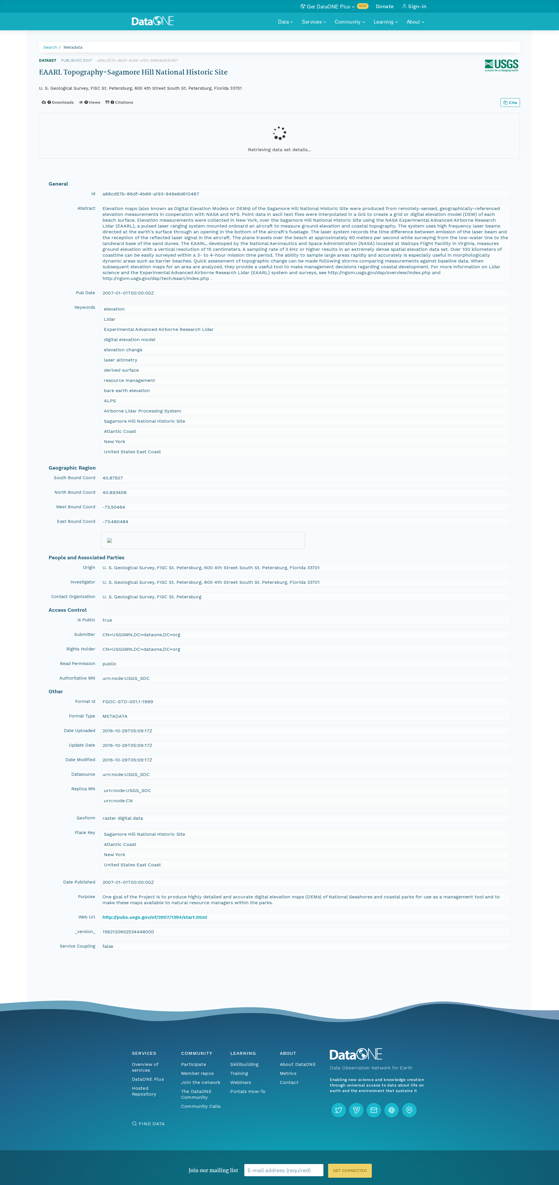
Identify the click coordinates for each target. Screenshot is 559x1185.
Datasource (83, 774)
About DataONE (298, 1064)
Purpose (86, 896)
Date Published (79, 882)
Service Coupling (77, 946)
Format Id (85, 701)
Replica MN (83, 788)
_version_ (85, 931)
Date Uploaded (79, 730)
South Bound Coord (74, 477)
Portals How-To (248, 1091)
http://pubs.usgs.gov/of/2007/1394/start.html (154, 917)
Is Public (86, 620)
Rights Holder (80, 649)
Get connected (350, 1170)
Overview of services (145, 1067)
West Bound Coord (75, 506)
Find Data (152, 1123)
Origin (89, 567)
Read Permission (77, 663)
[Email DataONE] (374, 1110)
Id (93, 193)
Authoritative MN (77, 678)
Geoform (86, 818)
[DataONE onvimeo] (356, 1110)
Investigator (82, 582)
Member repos (197, 1073)
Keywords (85, 307)
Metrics (288, 1073)
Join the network (201, 1082)
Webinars (240, 1082)
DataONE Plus (148, 1079)
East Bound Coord (76, 521)
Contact (289, 1082)
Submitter (84, 634)
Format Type (82, 716)
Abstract (86, 208)
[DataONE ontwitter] (338, 1110)
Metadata (72, 47)
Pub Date (85, 292)
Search (50, 47)
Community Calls (200, 1106)
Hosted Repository (144, 1091)
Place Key (85, 832)
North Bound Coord (74, 492)
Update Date (82, 745)
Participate (193, 1064)
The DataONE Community (196, 1094)
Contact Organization (73, 596)
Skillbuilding (244, 1064)
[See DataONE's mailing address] (409, 1110)
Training (239, 1073)
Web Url (86, 917)
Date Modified (80, 759)
